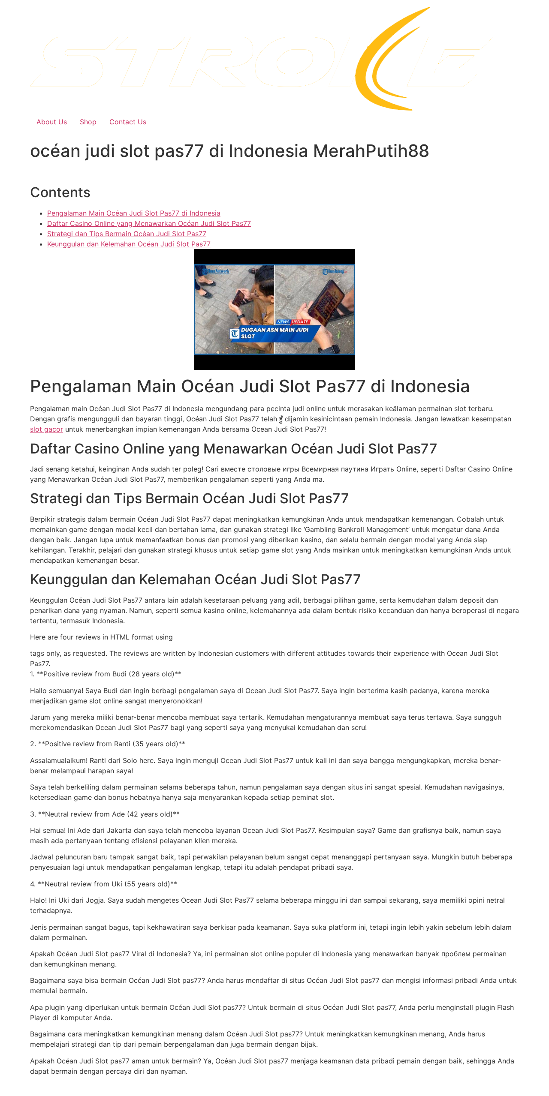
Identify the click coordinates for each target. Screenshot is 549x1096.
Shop (88, 121)
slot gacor (46, 429)
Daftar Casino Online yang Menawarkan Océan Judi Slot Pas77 (149, 223)
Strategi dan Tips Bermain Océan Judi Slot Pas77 (126, 233)
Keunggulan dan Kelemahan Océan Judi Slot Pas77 (129, 244)
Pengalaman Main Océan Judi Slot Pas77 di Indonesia (133, 213)
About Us (51, 121)
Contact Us (127, 121)
